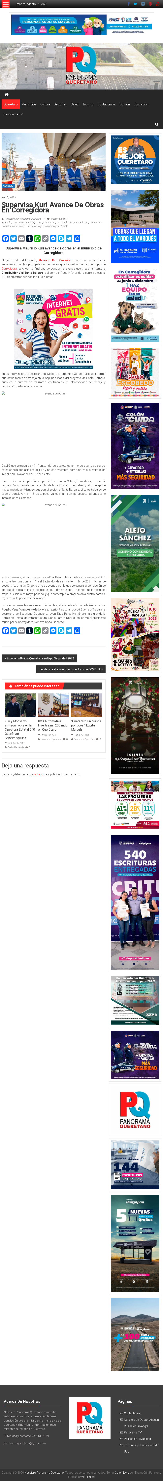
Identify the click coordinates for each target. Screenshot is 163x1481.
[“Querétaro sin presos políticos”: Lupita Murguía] (86, 705)
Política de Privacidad (137, 1438)
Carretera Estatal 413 (23, 222)
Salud (75, 104)
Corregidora (49, 222)
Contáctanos (106, 104)
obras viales (18, 226)
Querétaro (11, 104)
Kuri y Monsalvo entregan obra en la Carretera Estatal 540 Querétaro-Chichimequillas (20, 729)
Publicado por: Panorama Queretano (23, 218)
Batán (8, 222)
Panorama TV (13, 114)
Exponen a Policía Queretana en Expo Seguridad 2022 (40, 658)
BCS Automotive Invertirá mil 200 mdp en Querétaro (52, 725)
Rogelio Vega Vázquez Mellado (52, 226)
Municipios (29, 104)
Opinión (124, 104)
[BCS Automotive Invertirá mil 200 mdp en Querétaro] (53, 705)
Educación (141, 104)
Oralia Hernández (16, 747)
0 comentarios (58, 218)
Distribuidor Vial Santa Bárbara (72, 222)
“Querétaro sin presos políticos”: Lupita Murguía (86, 725)
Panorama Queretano (51, 739)
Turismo (87, 104)
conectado (36, 774)
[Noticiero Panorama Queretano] (81, 66)
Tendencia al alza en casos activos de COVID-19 (70, 669)
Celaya (38, 222)
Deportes (60, 104)
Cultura (45, 104)
